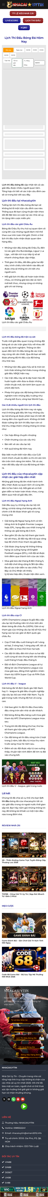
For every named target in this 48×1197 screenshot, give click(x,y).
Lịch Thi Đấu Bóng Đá (26, 1038)
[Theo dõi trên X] (4, 1099)
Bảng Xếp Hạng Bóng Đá (31, 1056)
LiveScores (19, 1029)
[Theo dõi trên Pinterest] (18, 1099)
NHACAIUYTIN (16, 991)
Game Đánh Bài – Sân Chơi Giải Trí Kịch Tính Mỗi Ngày (22, 942)
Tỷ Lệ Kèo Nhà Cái (19, 1020)
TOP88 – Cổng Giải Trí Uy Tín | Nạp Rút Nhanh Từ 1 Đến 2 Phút (23, 895)
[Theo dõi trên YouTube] (23, 1099)
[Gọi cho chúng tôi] (13, 1099)
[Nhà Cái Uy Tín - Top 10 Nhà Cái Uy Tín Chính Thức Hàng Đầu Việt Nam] (25, 4)
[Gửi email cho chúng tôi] (9, 1099)
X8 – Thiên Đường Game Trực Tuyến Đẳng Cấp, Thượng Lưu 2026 (24, 861)
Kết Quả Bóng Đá (27, 1047)
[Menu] (3, 4)
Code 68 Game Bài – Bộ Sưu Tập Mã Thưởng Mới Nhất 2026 (22, 976)
